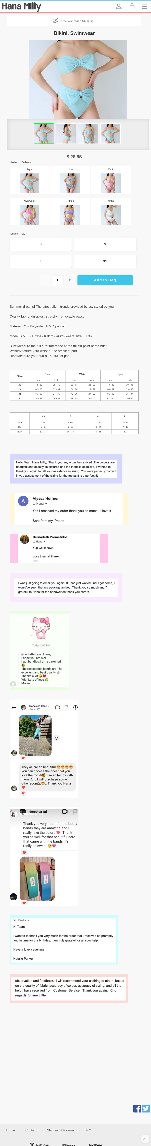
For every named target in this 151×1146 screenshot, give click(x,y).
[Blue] (70, 180)
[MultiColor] (30, 211)
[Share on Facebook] (137, 1109)
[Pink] (111, 180)
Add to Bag (105, 280)
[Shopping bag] (132, 6)
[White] (111, 211)
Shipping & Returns (60, 1130)
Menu (146, 3)
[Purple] (70, 211)
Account (118, 3)
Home (10, 1130)
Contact (30, 1130)
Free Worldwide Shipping (77, 21)
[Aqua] (30, 180)
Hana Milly (21, 7)
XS (105, 261)
